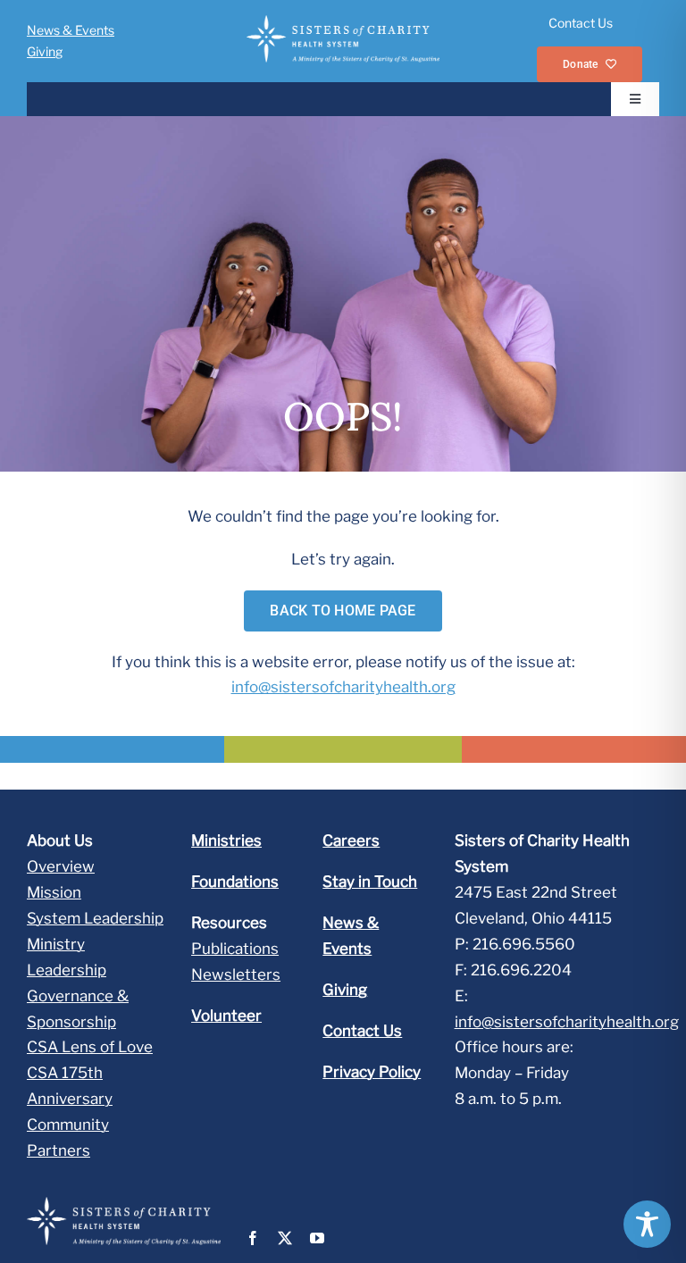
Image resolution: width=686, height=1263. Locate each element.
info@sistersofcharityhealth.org (343, 687)
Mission (54, 892)
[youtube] (317, 1238)
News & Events (70, 30)
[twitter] (285, 1238)
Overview (61, 866)
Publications (235, 949)
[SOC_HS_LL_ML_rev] (343, 22)
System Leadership (95, 918)
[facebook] (253, 1238)
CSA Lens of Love (90, 1047)
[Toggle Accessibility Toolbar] (647, 1224)
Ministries (226, 840)
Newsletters (235, 974)
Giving (45, 51)
